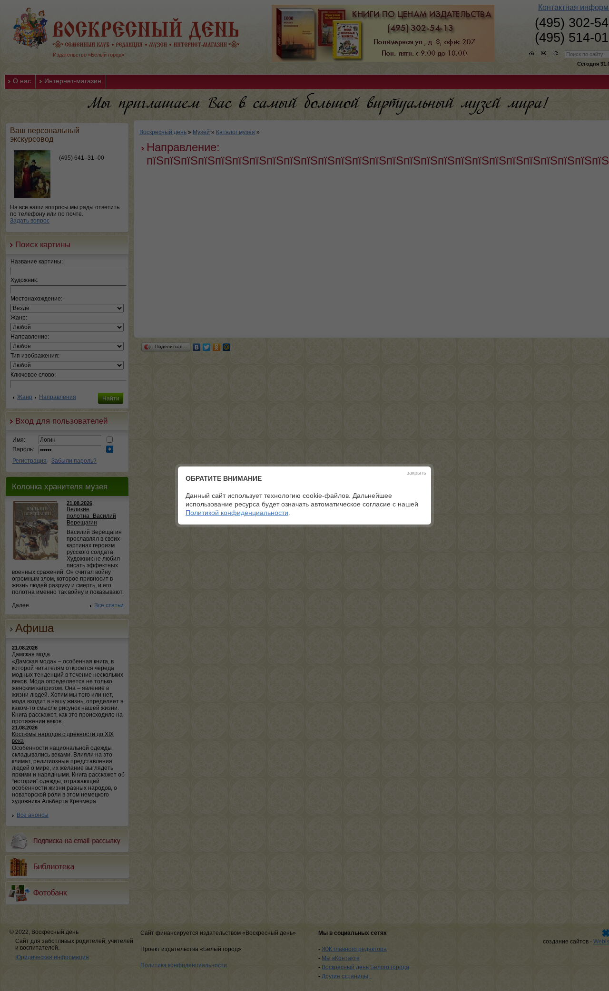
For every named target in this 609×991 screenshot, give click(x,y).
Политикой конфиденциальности (237, 512)
